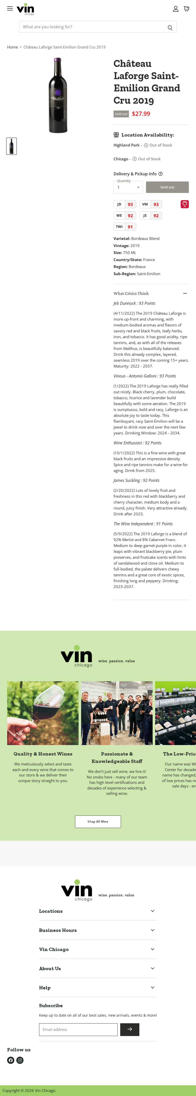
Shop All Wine (98, 821)
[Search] (170, 27)
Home (12, 47)
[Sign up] (129, 1029)
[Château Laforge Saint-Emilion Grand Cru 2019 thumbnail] (11, 146)
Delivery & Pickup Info (135, 174)
